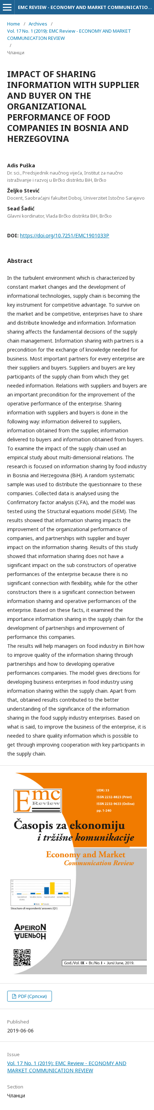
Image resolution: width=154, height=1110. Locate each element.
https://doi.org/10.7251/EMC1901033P (64, 235)
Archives (38, 23)
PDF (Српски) (32, 996)
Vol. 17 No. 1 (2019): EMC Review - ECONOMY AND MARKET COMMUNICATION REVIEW (69, 34)
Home (13, 23)
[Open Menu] (7, 7)
